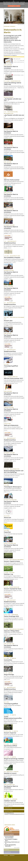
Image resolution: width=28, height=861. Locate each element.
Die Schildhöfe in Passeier (12, 257)
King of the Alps (9, 674)
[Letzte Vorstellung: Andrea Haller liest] (8, 79)
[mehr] (10, 73)
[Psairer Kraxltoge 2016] (8, 612)
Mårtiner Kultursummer (12, 180)
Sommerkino (8, 660)
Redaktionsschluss (10, 243)
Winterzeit (7, 517)
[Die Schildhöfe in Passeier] (8, 254)
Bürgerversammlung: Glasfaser (14, 758)
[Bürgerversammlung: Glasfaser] (8, 755)
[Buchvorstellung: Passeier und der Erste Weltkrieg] (8, 467)
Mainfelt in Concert (10, 773)
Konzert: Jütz (8, 320)
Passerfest (7, 532)
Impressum (12, 855)
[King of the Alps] (8, 671)
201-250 (20, 62)
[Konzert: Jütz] (8, 315)
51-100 (23, 60)
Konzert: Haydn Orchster (12, 561)
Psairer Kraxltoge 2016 (11, 616)
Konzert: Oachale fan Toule (12, 589)
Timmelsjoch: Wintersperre (12, 487)
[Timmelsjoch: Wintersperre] (8, 483)
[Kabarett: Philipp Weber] (8, 627)
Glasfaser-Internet (10, 801)
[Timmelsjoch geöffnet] (8, 362)
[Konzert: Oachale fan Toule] (8, 585)
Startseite (6, 855)
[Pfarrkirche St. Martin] (14, 23)
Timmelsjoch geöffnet (11, 366)
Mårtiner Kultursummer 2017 (13, 378)
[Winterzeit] (8, 514)
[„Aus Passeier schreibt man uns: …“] (8, 95)
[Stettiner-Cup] (8, 570)
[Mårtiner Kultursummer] (8, 176)
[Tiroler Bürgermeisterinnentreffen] (8, 713)
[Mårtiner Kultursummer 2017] (8, 375)
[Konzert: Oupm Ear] (8, 729)
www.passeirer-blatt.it (9, 824)
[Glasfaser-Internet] (8, 797)
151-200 (17, 62)
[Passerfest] (8, 528)
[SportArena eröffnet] (8, 742)
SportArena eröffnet (10, 746)
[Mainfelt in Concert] (8, 769)
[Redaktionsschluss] (8, 239)
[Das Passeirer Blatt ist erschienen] (8, 63)
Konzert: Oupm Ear (10, 733)
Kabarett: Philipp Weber (11, 631)
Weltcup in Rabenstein (11, 425)
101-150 (14, 62)
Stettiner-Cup (8, 574)
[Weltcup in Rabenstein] (8, 422)
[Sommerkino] (8, 656)
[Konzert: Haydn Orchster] (8, 557)
